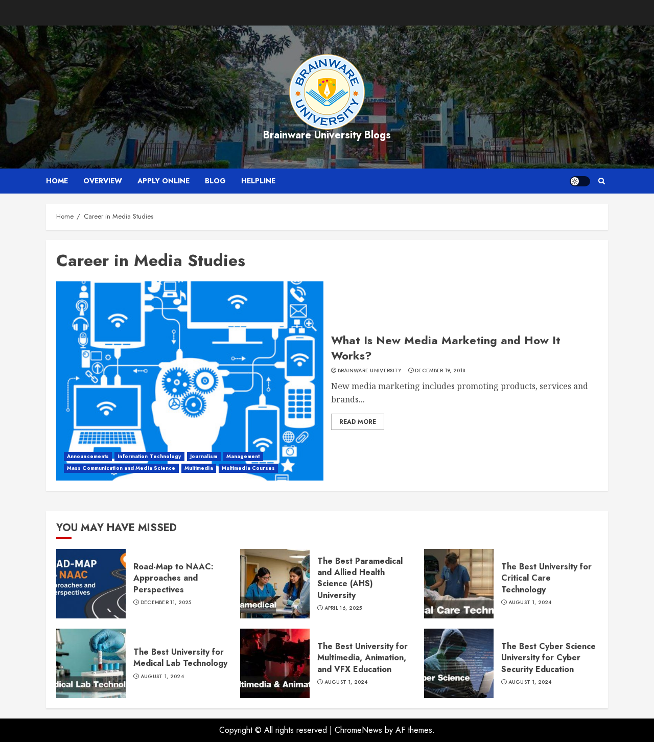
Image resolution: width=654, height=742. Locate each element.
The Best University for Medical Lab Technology (180, 657)
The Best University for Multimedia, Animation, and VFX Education (362, 657)
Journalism (204, 456)
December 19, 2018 (440, 370)
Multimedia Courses (248, 468)
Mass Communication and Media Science (121, 468)
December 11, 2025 (166, 602)
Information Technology (149, 456)
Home (57, 181)
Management (243, 456)
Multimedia (198, 468)
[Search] (601, 181)
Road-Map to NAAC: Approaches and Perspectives (173, 578)
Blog (215, 181)
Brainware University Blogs (327, 135)
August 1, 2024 (530, 602)
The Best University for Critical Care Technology (546, 578)
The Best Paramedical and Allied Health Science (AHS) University (360, 578)
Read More (357, 421)
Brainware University (370, 370)
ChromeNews (358, 730)
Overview (102, 181)
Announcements (88, 456)
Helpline (258, 181)
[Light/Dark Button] (580, 181)
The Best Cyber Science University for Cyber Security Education (548, 657)
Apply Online (163, 181)
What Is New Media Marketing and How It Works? (445, 348)
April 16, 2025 (343, 608)
